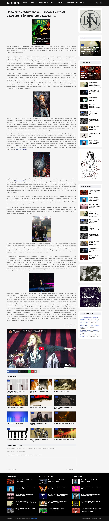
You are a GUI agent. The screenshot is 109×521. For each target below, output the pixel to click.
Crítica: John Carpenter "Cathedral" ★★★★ (94, 106)
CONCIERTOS (43, 3)
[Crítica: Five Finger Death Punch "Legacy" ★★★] (84, 128)
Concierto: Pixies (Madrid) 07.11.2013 (17, 439)
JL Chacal (74, 326)
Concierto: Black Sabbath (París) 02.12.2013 (63, 408)
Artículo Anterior (12, 469)
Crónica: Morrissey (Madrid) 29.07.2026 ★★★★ (94, 92)
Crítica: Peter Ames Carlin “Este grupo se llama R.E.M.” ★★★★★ (91, 502)
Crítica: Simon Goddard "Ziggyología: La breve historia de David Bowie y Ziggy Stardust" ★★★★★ (91, 510)
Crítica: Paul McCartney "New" (15, 423)
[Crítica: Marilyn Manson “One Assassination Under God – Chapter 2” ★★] (84, 84)
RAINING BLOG (80, 3)
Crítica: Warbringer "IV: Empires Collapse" (39, 440)
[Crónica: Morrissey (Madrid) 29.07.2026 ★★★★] (84, 92)
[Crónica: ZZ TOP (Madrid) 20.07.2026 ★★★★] (43, 488)
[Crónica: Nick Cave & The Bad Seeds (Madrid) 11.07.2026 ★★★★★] (43, 496)
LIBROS (52, 3)
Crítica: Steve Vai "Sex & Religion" (16, 407)
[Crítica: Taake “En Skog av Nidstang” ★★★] (84, 121)
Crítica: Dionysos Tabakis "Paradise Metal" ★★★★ (94, 142)
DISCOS (33, 3)
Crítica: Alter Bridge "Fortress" (38, 407)
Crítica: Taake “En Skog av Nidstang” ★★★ (94, 120)
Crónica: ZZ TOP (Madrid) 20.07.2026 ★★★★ (58, 487)
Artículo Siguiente (70, 469)
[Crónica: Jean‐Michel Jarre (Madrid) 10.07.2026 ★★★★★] (43, 503)
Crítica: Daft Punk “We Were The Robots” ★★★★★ (89, 480)
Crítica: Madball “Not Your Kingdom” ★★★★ (94, 113)
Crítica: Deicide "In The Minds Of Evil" (64, 423)
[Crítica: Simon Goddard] (76, 510)
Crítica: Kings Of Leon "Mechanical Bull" (65, 439)
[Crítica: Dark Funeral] (84, 192)
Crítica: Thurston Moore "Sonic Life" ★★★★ (91, 487)
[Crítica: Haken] (84, 257)
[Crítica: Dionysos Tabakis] (84, 199)
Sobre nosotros (86, 518)
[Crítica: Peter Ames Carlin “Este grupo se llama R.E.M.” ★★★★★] (76, 503)
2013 (12, 8)
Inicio (8, 8)
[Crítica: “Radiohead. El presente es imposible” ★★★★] (76, 496)
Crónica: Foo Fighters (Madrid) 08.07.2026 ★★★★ (56, 509)
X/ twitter (70, 3)
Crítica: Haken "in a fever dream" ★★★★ (94, 257)
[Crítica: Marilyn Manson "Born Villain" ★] (84, 99)
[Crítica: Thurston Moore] (76, 488)
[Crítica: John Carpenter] (84, 228)
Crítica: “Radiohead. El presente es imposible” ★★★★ (90, 494)
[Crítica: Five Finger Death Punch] (84, 243)
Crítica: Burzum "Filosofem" (61, 391)
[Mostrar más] (38, 371)
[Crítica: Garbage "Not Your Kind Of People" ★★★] (84, 135)
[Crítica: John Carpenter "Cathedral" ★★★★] (84, 106)
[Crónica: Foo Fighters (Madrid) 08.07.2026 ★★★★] (43, 510)
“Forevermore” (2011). (21, 149)
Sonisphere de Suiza (20, 181)
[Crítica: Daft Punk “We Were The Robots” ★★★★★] (76, 481)
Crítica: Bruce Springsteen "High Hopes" (39, 392)
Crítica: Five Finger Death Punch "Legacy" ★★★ (94, 128)
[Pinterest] (32, 371)
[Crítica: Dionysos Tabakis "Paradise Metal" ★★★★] (84, 142)
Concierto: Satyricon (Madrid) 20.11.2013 (38, 424)
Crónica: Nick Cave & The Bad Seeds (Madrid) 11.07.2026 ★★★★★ (58, 494)
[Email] (35, 371)
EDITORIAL (61, 3)
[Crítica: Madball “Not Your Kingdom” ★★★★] (84, 113)
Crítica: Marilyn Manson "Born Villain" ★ (93, 99)
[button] (97, 3)
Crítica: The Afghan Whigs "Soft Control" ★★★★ (94, 206)
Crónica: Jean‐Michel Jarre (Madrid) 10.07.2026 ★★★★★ (58, 502)
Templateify (34, 518)
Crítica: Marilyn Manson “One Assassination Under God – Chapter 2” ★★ (95, 85)
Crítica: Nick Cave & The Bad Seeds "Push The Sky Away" (16, 392)
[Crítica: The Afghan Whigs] (84, 206)
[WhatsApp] (29, 371)
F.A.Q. (100, 518)
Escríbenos (94, 518)
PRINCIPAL (26, 3)
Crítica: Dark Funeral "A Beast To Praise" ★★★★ (94, 192)
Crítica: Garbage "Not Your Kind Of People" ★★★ (94, 135)
